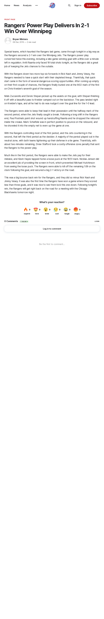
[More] (36, 5)
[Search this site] (69, 5)
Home (7, 5)
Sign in (77, 5)
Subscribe (92, 5)
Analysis (27, 5)
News (16, 5)
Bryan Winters (20, 39)
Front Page (9, 19)
